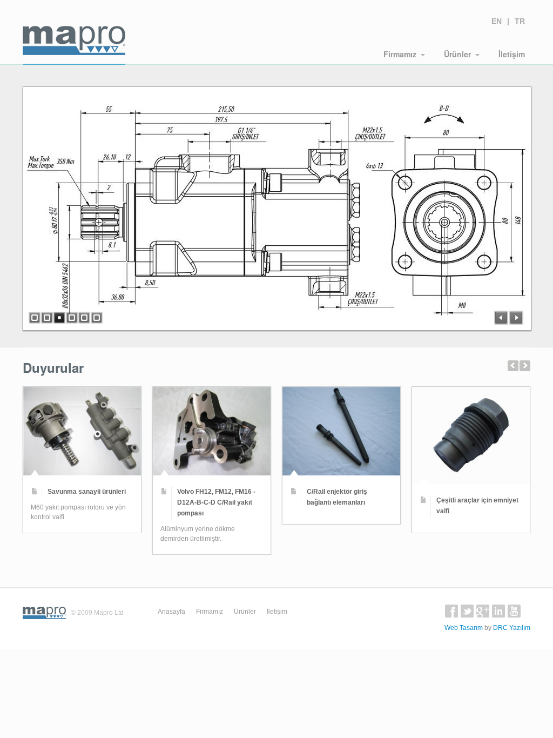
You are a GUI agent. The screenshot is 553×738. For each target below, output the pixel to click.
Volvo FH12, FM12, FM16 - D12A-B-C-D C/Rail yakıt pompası (216, 502)
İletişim (511, 54)
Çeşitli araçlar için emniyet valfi (477, 506)
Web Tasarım (463, 628)
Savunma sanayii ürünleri (87, 491)
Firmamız (399, 54)
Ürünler (457, 54)
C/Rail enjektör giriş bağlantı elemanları (337, 497)
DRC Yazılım (511, 628)
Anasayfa (171, 611)
